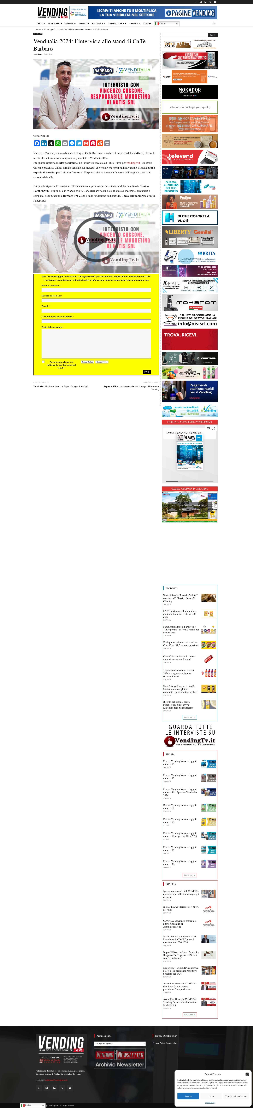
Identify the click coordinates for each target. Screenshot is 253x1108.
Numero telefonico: (52, 296)
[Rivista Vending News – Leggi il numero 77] (208, 850)
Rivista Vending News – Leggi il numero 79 (180, 820)
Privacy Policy (159, 1042)
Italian (162, 23)
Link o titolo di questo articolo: (58, 316)
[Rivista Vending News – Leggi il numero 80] (208, 808)
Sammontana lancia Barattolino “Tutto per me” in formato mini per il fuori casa (181, 629)
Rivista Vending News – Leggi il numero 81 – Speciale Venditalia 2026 (180, 792)
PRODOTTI (171, 588)
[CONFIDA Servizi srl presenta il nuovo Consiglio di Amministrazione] (208, 923)
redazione (38, 54)
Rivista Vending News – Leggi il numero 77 (180, 849)
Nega (211, 1096)
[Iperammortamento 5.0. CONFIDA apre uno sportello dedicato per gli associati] (208, 894)
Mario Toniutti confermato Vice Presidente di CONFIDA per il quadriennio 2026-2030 (179, 939)
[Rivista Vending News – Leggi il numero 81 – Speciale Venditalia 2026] (208, 792)
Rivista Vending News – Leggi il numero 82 (180, 777)
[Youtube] (215, 2)
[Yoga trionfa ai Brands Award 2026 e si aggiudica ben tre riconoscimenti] (208, 673)
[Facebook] (196, 2)
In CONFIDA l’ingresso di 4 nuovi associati (181, 908)
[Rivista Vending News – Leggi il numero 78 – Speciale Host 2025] (208, 836)
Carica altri (188, 717)
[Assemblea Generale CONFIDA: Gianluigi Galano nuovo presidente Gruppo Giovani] (208, 986)
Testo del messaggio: (53, 327)
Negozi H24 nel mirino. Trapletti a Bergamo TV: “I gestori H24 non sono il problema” (181, 955)
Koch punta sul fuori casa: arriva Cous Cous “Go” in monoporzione (181, 644)
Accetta (188, 1096)
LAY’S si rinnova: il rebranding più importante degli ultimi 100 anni (179, 613)
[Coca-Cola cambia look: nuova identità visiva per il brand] (208, 659)
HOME (40, 23)
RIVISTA (83, 23)
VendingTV (49, 29)
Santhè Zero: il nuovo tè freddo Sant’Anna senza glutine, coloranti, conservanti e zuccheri (180, 689)
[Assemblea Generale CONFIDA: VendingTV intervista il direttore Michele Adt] (208, 1002)
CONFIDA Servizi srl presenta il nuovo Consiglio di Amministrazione (179, 923)
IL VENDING (54, 23)
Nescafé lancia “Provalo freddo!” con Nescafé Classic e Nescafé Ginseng (180, 598)
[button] (247, 1074)
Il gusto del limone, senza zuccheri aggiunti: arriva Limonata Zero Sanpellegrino (178, 704)
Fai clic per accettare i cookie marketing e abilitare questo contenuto (189, 507)
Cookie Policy (210, 1102)
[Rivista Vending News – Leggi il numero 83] (208, 764)
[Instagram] (200, 2)
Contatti (148, 23)
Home (38, 29)
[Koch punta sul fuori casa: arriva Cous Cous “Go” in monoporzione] (208, 645)
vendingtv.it (133, 163)
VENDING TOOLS (116, 23)
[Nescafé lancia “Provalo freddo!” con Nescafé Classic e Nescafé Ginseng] (208, 598)
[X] (210, 2)
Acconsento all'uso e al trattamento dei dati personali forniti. (61, 365)
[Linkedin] (205, 2)
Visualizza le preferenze (236, 1096)
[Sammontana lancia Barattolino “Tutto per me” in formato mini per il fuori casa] (208, 629)
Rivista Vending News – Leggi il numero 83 (180, 763)
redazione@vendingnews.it (56, 1080)
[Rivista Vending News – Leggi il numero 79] (208, 822)
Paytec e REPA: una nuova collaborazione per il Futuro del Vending (131, 388)
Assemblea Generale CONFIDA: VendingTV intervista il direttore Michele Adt (180, 1002)
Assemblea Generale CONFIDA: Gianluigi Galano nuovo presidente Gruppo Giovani (179, 986)
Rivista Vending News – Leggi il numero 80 (180, 806)
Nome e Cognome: (51, 285)
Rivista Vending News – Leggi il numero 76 (180, 863)
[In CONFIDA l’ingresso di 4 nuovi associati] (208, 909)
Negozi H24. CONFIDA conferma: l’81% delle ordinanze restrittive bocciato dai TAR (181, 970)
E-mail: (46, 306)
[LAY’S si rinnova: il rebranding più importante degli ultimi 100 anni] (208, 614)
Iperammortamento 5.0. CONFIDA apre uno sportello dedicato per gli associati (181, 894)
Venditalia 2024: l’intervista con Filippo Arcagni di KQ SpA (60, 386)
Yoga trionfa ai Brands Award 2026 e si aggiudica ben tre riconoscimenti (178, 673)
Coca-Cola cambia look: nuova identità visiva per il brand (179, 658)
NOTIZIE (69, 23)
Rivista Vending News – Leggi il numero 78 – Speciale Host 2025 (180, 834)
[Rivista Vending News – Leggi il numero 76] (208, 864)
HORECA (134, 23)
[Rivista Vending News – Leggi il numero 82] (208, 778)
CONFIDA (171, 883)
